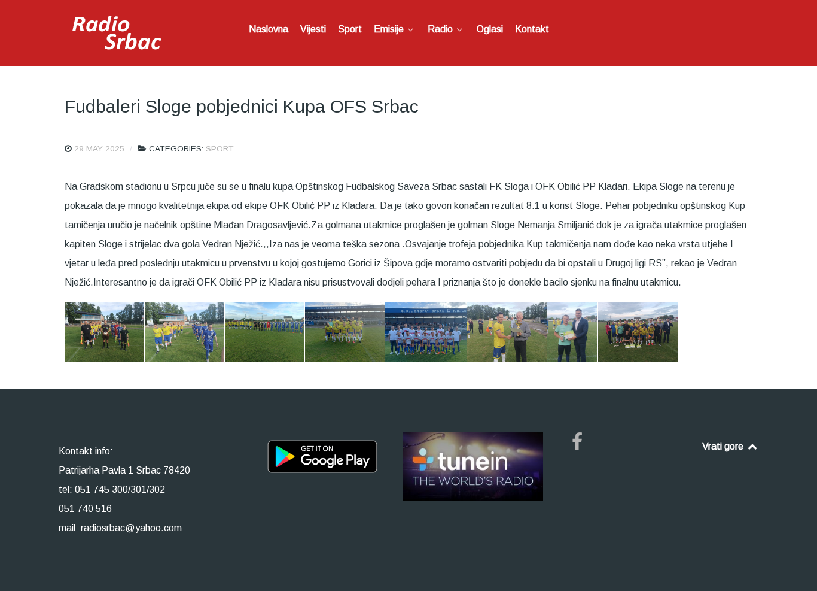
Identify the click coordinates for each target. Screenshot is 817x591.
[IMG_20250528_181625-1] (345, 332)
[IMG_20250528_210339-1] (426, 332)
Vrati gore (724, 446)
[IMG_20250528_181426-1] (184, 332)
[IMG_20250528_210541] (572, 332)
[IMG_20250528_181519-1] (264, 332)
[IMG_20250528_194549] (507, 332)
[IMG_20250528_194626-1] (638, 332)
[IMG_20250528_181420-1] (104, 332)
